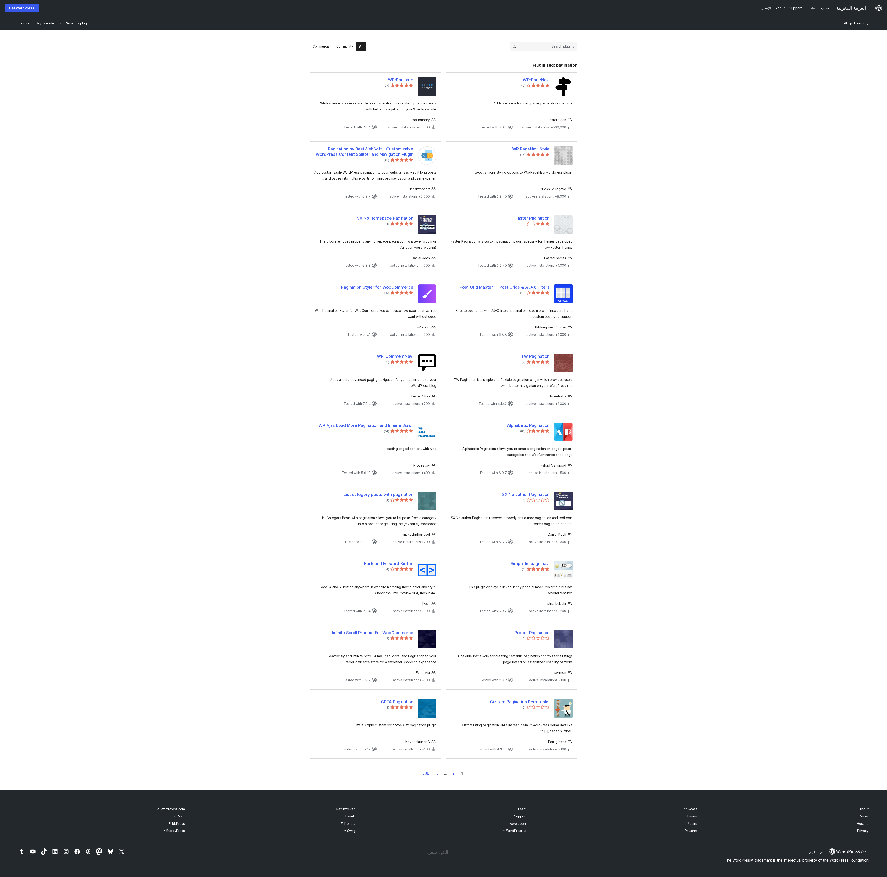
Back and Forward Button (388, 563)
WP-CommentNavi (395, 356)
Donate (348, 823)
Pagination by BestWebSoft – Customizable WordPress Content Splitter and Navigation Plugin (364, 152)
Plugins (692, 823)
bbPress (176, 823)
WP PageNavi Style (531, 149)
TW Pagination (535, 356)
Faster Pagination (532, 218)
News (864, 816)
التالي (427, 773)
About (864, 809)
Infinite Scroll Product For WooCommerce (372, 632)
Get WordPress (21, 8)
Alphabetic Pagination (528, 425)
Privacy (863, 831)
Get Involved (346, 809)
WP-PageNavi (536, 79)
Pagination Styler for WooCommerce (377, 287)
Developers (518, 823)
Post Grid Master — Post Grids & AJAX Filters (505, 287)
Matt (179, 816)
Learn (522, 809)
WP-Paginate (400, 79)
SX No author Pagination (526, 494)
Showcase (690, 809)
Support (520, 816)
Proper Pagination (532, 632)
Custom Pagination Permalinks (520, 701)
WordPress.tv (514, 831)
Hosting (863, 823)
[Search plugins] (514, 46)
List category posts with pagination (378, 494)
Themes (691, 816)
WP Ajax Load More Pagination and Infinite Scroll (366, 425)
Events (350, 816)
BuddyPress (173, 831)
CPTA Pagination (397, 701)
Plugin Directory (856, 23)
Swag (349, 831)
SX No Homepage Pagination (385, 218)
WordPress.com (171, 809)
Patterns (691, 831)
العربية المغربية (814, 852)
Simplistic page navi (530, 563)
